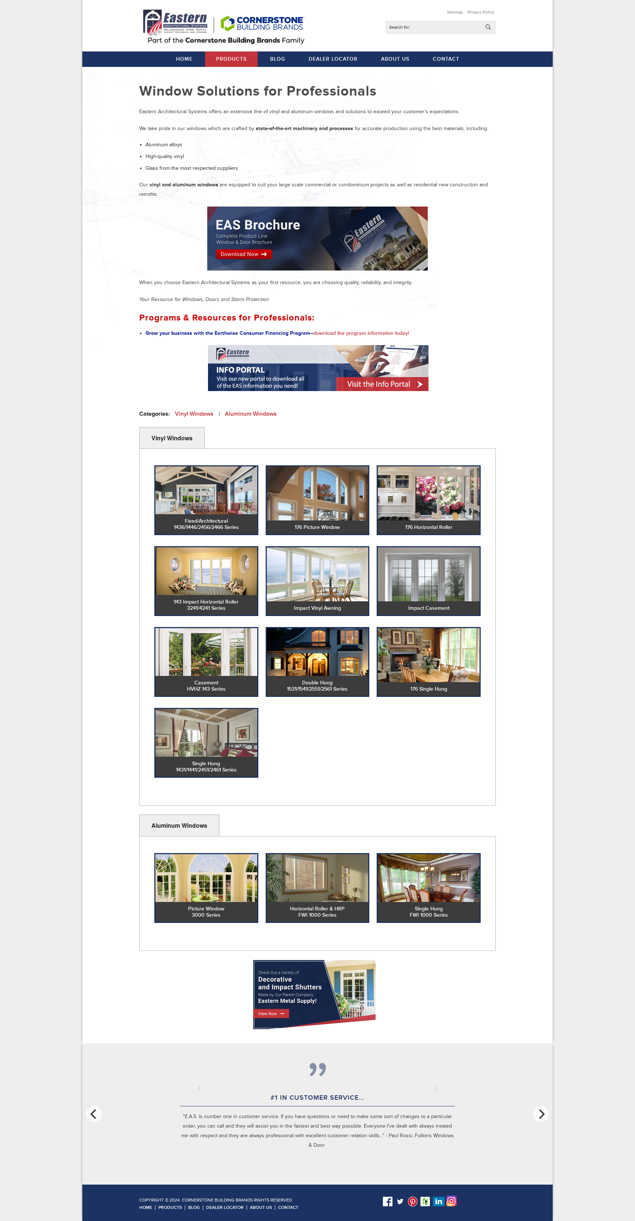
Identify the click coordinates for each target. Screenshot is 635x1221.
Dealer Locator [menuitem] (333, 59)
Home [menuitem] (184, 59)
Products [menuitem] (231, 59)
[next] (541, 1114)
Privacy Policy (480, 12)
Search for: (399, 27)
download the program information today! (361, 333)
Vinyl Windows (194, 414)
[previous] (94, 1114)
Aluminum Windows (251, 414)
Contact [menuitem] (446, 59)
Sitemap (455, 12)
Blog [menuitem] (277, 59)
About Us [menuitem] (395, 59)
